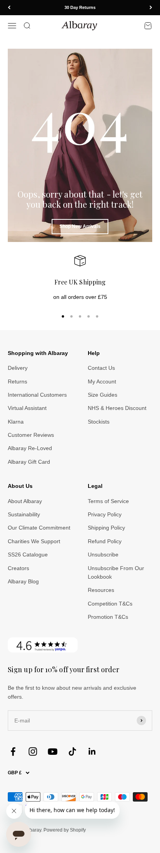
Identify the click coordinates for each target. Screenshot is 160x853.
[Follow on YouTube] (52, 751)
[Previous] (9, 7)
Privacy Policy (105, 514)
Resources (101, 590)
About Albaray (25, 501)
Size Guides (102, 395)
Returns (17, 381)
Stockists (99, 422)
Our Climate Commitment (39, 528)
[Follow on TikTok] (72, 751)
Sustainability (24, 514)
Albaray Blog (23, 581)
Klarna (16, 422)
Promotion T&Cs (108, 617)
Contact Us (101, 368)
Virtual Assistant (27, 408)
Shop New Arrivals (80, 226)
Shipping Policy (106, 528)
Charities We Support (34, 541)
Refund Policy (105, 541)
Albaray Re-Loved (30, 448)
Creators (18, 568)
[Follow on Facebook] (13, 751)
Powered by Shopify (64, 830)
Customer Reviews (31, 435)
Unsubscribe (103, 554)
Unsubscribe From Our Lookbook (116, 572)
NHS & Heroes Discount (117, 408)
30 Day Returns (80, 7)
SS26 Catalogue (28, 554)
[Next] (151, 7)
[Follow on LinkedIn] (92, 751)
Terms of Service (108, 501)
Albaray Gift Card (29, 462)
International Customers (37, 395)
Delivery (18, 368)
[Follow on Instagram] (33, 751)
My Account (102, 381)
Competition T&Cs (110, 603)
